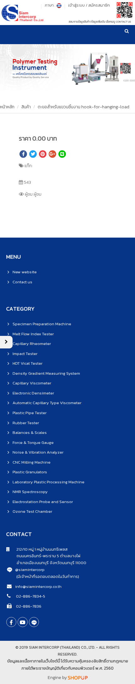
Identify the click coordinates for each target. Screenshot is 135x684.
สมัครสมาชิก (99, 5)
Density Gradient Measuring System (46, 373)
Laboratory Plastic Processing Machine (48, 482)
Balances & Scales (30, 432)
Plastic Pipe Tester (29, 413)
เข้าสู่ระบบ (76, 5)
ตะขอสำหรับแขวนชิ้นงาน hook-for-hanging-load (83, 107)
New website (25, 272)
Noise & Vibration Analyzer (38, 452)
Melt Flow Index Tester (33, 334)
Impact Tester (25, 354)
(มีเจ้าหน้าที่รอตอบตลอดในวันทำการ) (47, 576)
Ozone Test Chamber (32, 511)
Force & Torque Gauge (33, 442)
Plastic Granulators (30, 472)
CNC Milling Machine (32, 462)
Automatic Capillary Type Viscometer (47, 403)
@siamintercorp (30, 570)
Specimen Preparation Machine (42, 324)
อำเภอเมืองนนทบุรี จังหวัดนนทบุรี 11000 (46, 563)
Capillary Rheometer (32, 344)
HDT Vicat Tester (27, 363)
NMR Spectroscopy (30, 492)
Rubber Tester (26, 423)
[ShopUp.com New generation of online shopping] (78, 678)
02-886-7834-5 (30, 596)
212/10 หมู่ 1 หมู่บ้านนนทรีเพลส (39, 549)
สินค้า (26, 107)
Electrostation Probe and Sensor (43, 502)
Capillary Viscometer (32, 383)
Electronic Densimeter (33, 393)
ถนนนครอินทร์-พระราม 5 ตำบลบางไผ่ (43, 556)
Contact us (22, 282)
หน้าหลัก (7, 107)
